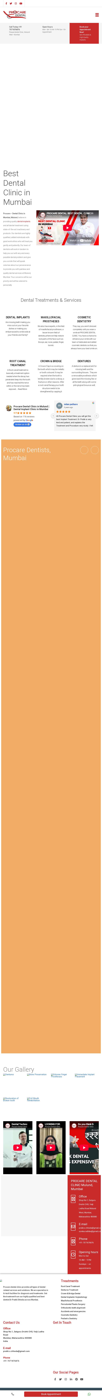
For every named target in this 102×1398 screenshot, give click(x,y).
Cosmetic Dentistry (69, 1315)
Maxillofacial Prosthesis (71, 1301)
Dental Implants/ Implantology (74, 1297)
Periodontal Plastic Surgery (73, 1304)
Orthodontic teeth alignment (73, 1308)
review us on (21, 424)
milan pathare (71, 404)
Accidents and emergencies (73, 1311)
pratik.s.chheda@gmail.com (16, 1351)
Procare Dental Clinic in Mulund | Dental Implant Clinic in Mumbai (31, 408)
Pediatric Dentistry (69, 1318)
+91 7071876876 (11, 1361)
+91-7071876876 (86, 1242)
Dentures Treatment (69, 1290)
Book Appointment (51, 1394)
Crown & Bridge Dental (70, 1293)
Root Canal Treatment (70, 1286)
